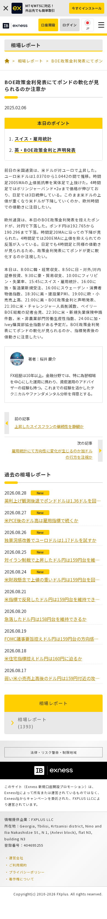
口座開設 (48, 24)
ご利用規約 (18, 865)
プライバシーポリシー (27, 872)
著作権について (21, 879)
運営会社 (16, 857)
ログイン (70, 24)
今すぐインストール (87, 8)
